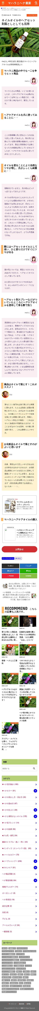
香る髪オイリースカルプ (10, 989)
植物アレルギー (10, 886)
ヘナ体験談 (18, 966)
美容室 (30, 980)
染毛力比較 (17, 977)
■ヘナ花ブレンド (10, 822)
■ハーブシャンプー (12, 861)
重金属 (5, 986)
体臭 (19, 971)
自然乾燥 (13, 983)
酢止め (27, 983)
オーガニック (8, 893)
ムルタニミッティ (8, 969)
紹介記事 (7, 906)
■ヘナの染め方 (9, 803)
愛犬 (27, 974)
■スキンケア (9, 867)
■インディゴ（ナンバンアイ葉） (16, 848)
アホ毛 (18, 951)
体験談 (19, 558)
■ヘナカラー (9, 790)
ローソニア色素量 (8, 971)
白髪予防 (21, 980)
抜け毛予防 (6, 977)
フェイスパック (26, 960)
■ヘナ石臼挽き (10, 784)
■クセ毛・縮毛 (9, 835)
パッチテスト (24, 957)
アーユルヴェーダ (11, 925)
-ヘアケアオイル (9, 558)
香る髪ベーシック (27, 989)
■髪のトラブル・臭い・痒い (15, 841)
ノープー (20, 954)
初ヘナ (5, 974)
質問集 (29, 1004)
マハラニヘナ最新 (19, 3)
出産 (33, 971)
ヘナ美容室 (8, 899)
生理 (14, 980)
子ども (6, 918)
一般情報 (7, 931)
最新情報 (21, 1004)
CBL (4, 948)
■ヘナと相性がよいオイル (14, 816)
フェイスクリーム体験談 (10, 960)
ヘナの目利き (7, 966)
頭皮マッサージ (15, 986)
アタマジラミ (22, 948)
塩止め (13, 974)
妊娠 (20, 974)
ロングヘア (21, 969)
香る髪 (26, 986)
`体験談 (12, 948)
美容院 (5, 983)
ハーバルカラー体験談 (9, 957)
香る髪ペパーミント (9, 992)
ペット (28, 966)
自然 (5, 912)
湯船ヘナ (6, 980)
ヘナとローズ (7, 963)
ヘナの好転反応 (19, 963)
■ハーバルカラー (10, 854)
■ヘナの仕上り (9, 809)
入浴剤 (26, 971)
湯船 (25, 977)
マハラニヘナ (12, 1004)
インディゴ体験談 (8, 954)
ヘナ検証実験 (8, 873)
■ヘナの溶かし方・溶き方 (14, 797)
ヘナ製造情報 (9, 880)
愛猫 (33, 974)
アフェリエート (7, 951)
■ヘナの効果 (9, 829)
